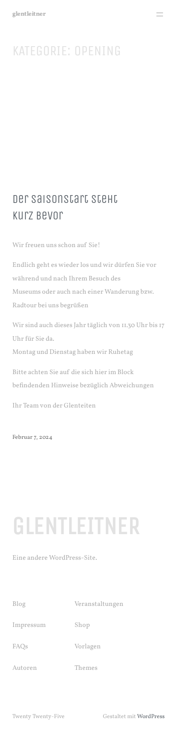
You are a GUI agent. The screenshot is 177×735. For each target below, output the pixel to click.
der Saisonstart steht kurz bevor (65, 207)
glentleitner (28, 14)
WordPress (151, 717)
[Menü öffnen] (160, 14)
